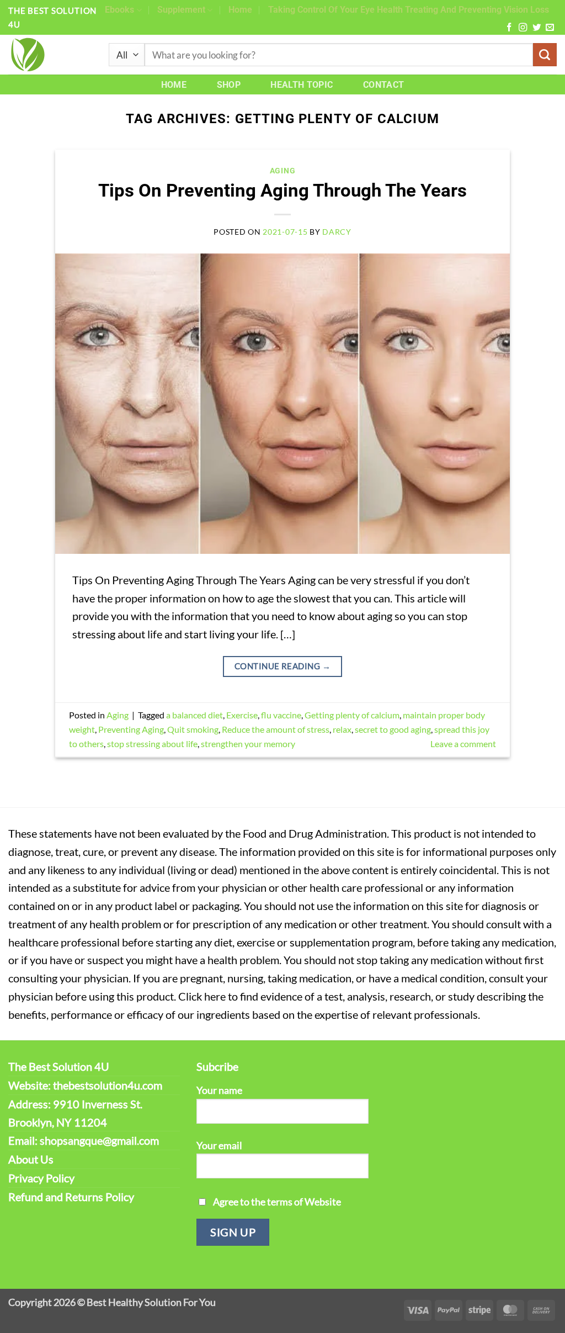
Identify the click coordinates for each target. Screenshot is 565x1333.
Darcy (336, 231)
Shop (229, 85)
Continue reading (282, 666)
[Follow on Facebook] (509, 28)
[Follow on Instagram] (523, 28)
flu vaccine (281, 715)
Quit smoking (192, 729)
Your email (219, 1145)
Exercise (242, 715)
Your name (219, 1090)
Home (240, 9)
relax (342, 729)
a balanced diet (194, 715)
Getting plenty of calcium (352, 715)
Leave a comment (463, 743)
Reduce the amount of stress (275, 729)
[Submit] (545, 55)
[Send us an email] (550, 28)
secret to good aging (393, 729)
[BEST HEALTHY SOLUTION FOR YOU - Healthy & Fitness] (50, 55)
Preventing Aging (131, 729)
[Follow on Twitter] (536, 28)
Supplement (181, 9)
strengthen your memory (248, 743)
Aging (283, 170)
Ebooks (119, 9)
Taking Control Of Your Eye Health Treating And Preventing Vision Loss (408, 9)
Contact (383, 85)
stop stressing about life (152, 743)
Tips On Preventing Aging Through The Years (282, 190)
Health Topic (301, 85)
